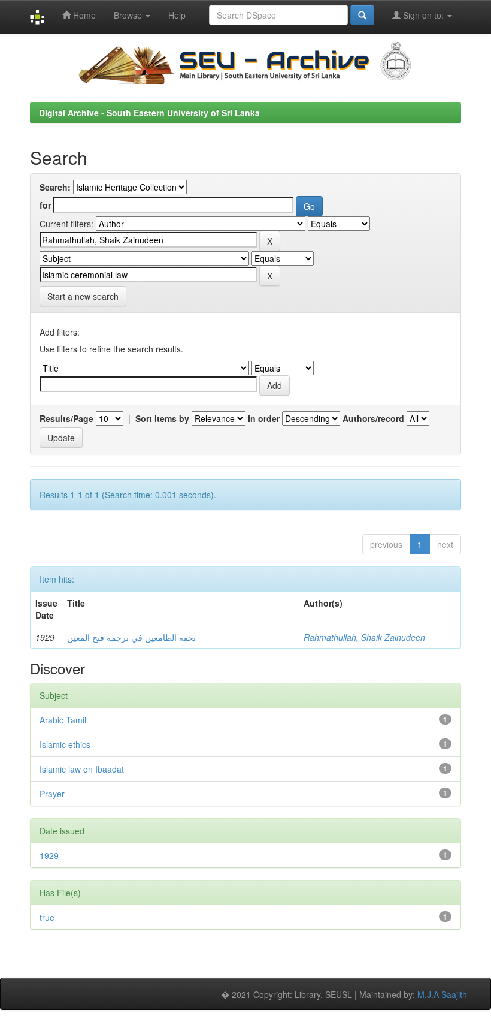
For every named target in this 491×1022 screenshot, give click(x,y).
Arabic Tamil (63, 720)
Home (83, 15)
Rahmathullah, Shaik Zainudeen (364, 637)
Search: (55, 187)
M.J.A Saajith (442, 994)
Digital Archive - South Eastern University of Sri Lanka (149, 113)
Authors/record (373, 418)
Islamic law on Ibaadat (82, 769)
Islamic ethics (65, 744)
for (45, 205)
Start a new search (83, 296)
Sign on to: (423, 15)
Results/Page (66, 418)
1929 (49, 855)
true (47, 917)
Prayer (52, 794)
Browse (129, 15)
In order (264, 418)
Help (177, 15)
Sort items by (162, 418)
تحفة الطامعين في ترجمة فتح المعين (131, 637)
